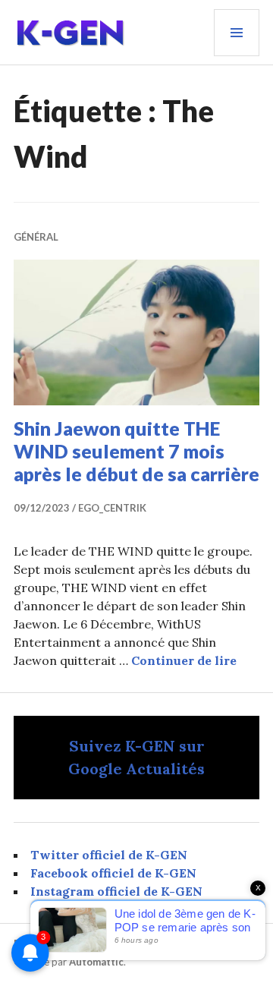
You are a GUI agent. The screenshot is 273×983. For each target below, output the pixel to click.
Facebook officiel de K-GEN (113, 873)
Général (36, 237)
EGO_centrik (112, 508)
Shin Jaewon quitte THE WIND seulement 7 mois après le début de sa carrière (136, 451)
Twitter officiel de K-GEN (108, 854)
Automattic (96, 962)
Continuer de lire (184, 660)
